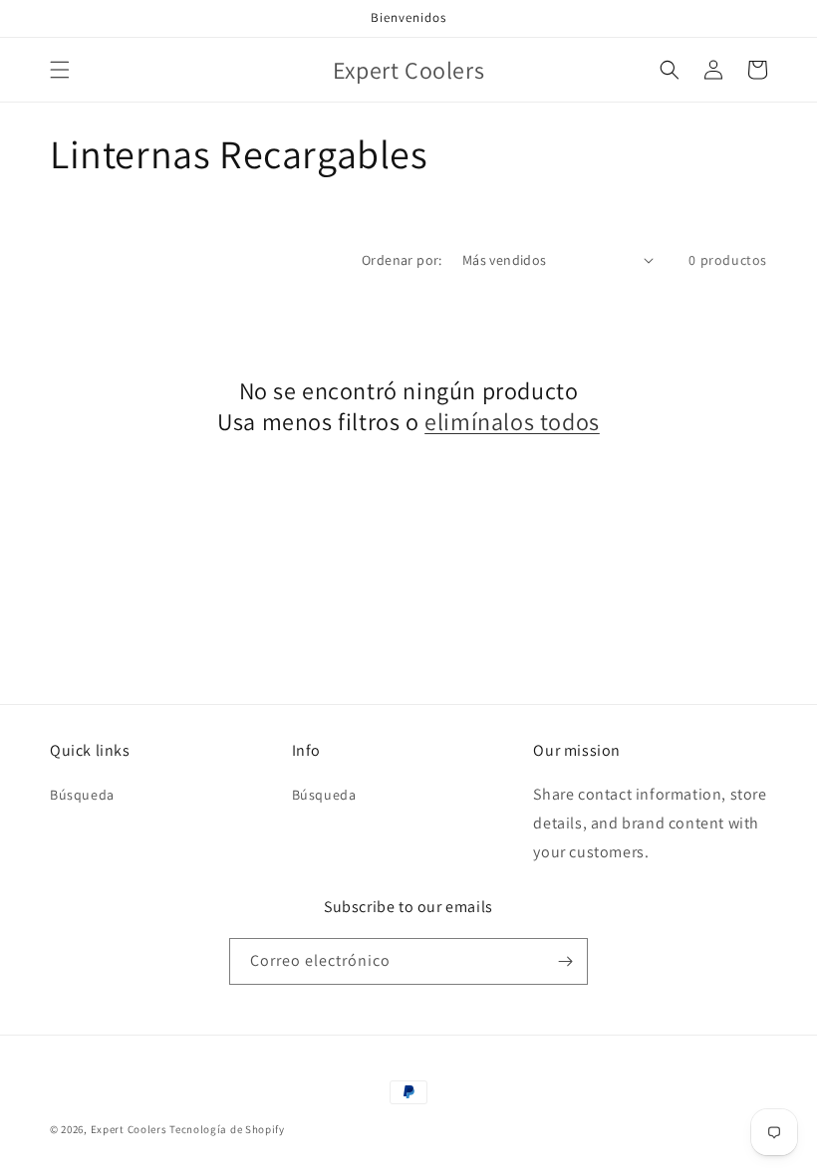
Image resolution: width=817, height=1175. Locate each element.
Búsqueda (82, 795)
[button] (60, 70)
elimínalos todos (512, 421)
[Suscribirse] (565, 961)
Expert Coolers (129, 1129)
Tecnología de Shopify (227, 1129)
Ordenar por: (402, 260)
